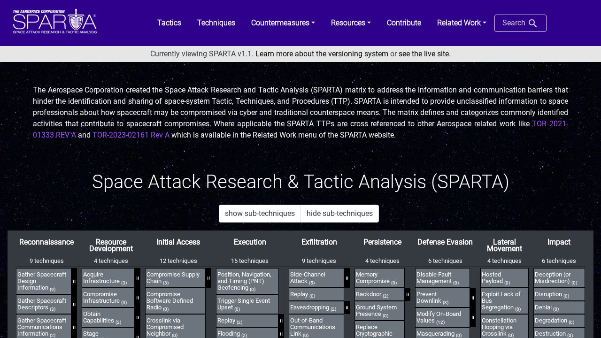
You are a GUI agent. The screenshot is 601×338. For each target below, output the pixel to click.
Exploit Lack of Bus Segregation (501, 301)
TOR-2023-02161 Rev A (131, 135)
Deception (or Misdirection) (556, 278)
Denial (547, 307)
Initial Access (178, 242)
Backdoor (372, 294)
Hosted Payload (496, 278)
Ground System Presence (376, 311)
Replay (229, 320)
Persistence (382, 242)
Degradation (554, 320)
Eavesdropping (313, 307)
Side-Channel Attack (307, 278)
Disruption (552, 294)
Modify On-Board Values (438, 317)
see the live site (424, 53)
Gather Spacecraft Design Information (41, 281)
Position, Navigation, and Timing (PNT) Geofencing (244, 281)
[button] (283, 23)
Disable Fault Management (437, 278)
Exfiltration (319, 242)
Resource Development (111, 245)
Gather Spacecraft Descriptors (41, 304)
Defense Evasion (445, 242)
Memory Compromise (376, 278)
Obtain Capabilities (102, 317)
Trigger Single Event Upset (243, 304)
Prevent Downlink (432, 298)
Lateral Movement (504, 245)
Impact (558, 242)
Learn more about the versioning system (321, 53)
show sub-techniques (260, 213)
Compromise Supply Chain (173, 278)
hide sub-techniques (340, 213)
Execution (250, 242)
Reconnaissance (46, 242)
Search (514, 22)
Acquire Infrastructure (105, 278)
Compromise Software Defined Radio (169, 301)
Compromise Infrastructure (105, 298)
